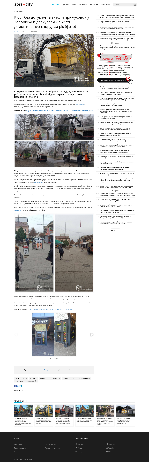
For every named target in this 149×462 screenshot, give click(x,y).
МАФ (17, 378)
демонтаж (55, 378)
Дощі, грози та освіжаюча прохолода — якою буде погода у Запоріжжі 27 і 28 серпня (116, 93)
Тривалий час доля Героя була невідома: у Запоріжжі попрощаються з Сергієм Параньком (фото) (116, 39)
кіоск (25, 378)
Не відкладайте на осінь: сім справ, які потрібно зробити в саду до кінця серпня (115, 22)
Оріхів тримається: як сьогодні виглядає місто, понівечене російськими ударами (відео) (114, 140)
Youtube (111, 448)
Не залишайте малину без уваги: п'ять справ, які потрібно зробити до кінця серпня (115, 104)
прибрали (44, 378)
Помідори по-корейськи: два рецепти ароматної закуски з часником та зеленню (115, 134)
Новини (55, 4)
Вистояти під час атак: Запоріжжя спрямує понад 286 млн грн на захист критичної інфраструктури (116, 123)
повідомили (80, 104)
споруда (33, 378)
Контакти (17, 452)
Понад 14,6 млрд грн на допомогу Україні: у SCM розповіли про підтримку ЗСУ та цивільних (115, 200)
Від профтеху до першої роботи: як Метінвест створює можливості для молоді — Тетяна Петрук (117, 145)
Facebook (81, 444)
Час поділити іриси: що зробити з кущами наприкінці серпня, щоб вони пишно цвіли (117, 211)
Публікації (105, 4)
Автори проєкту (51, 444)
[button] (92, 335)
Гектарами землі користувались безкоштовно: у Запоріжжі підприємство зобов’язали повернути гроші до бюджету (117, 47)
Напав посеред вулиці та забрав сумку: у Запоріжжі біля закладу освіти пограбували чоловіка (116, 222)
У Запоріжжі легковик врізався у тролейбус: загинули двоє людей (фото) (117, 174)
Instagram (81, 452)
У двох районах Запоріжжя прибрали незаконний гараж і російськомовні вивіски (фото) (59, 111)
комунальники (84, 378)
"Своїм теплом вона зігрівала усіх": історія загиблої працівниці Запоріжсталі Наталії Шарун (117, 99)
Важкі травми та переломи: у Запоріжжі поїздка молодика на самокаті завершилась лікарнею (115, 87)
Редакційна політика (52, 448)
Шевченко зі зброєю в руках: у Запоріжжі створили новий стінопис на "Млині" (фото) (116, 205)
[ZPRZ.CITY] (23, 4)
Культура (83, 4)
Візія (74, 4)
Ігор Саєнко (17, 32)
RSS (109, 452)
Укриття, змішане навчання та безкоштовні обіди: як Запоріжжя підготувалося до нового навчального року (117, 194)
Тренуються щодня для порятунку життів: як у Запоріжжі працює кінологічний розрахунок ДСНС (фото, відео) (116, 111)
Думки (66, 4)
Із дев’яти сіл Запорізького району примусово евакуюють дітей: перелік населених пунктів (114, 151)
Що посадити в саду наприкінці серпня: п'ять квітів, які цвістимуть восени (117, 162)
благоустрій (31, 381)
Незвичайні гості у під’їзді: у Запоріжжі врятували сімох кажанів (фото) (117, 157)
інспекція (19, 381)
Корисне (94, 4)
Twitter (80, 448)
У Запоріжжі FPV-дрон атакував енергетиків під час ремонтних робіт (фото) (116, 117)
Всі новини (115, 230)
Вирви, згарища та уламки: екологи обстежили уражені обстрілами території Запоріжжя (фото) (115, 128)
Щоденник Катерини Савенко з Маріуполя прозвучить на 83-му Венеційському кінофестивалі (117, 27)
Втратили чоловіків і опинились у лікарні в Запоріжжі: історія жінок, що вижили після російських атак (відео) (117, 16)
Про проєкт (18, 444)
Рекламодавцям (20, 448)
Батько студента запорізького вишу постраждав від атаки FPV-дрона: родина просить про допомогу (116, 186)
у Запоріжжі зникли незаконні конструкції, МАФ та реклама (51, 309)
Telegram (47, 370)
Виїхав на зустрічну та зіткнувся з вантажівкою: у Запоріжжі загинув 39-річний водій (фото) (115, 217)
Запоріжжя (19, 11)
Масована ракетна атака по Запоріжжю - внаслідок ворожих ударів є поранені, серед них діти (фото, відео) (117, 33)
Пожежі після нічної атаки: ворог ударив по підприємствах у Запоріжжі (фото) (114, 168)
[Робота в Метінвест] (115, 68)
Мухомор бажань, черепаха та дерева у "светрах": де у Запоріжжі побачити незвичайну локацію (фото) (116, 180)
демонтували (68, 378)
